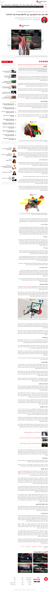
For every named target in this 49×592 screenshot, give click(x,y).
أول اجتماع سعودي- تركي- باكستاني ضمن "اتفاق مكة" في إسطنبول (8, 123)
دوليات (10, 70)
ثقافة (31, 4)
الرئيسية (46, 11)
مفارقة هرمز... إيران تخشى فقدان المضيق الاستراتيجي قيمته (8, 135)
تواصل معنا (29, 582)
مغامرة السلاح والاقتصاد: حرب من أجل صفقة (7, 149)
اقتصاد (35, 4)
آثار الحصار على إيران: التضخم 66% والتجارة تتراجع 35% (6, 98)
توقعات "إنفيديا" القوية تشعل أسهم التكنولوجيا (41, 561)
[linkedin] (35, 579)
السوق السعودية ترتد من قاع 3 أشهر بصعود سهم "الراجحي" (30, 438)
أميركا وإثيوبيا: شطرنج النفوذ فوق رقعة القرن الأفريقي (8, 131)
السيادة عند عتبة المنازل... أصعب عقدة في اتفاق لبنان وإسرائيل (7, 112)
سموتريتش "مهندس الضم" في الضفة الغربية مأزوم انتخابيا (6, 87)
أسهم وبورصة (38, 11)
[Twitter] (38, 579)
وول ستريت (22, 546)
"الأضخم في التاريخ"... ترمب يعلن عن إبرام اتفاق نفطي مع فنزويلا (35, 6)
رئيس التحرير (29, 581)
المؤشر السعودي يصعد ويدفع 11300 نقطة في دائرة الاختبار (26, 571)
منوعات (27, 4)
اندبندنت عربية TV (7, 4)
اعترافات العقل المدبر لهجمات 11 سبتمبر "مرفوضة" (7, 77)
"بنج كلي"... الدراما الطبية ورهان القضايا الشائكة (8, 139)
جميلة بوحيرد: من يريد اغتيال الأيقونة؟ (7, 179)
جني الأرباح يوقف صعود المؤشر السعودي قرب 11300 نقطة (26, 561)
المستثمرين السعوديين (22, 409)
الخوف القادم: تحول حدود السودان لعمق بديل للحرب (8, 127)
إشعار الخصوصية (29, 579)
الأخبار (46, 4)
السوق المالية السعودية (28, 103)
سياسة (42, 4)
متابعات (10, 74)
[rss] (33, 579)
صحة (20, 4)
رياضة (24, 4)
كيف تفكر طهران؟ (9, 160)
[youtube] (36, 579)
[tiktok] (34, 579)
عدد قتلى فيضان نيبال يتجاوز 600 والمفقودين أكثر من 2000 (17, 6)
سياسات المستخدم (28, 577)
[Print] (39, 61)
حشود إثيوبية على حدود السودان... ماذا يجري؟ (8, 116)
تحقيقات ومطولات (15, 4)
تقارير (10, 85)
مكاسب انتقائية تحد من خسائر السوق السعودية (32, 432)
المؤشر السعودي (34, 546)
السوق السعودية (29, 340)
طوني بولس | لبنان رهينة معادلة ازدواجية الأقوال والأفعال (8, 120)
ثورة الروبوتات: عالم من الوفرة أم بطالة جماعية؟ (7, 155)
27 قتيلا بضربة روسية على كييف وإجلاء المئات (6, 72)
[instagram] (37, 579)
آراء (38, 4)
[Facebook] (39, 579)
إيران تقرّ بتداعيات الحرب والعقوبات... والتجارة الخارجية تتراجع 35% (8, 108)
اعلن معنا (30, 584)
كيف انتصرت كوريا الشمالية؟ (7, 172)
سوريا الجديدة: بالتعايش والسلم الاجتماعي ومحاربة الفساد (6, 167)
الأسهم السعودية (26, 286)
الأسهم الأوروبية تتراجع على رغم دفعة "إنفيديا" (41, 571)
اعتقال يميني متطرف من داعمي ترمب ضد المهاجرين (6, 93)
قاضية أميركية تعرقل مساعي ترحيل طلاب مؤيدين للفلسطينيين (6, 82)
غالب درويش (37, 19)
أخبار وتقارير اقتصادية (8, 95)
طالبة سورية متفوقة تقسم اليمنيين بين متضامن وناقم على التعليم (8, 104)
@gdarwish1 (30, 19)
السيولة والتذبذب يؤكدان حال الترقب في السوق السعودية (30, 443)
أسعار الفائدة (23, 472)
